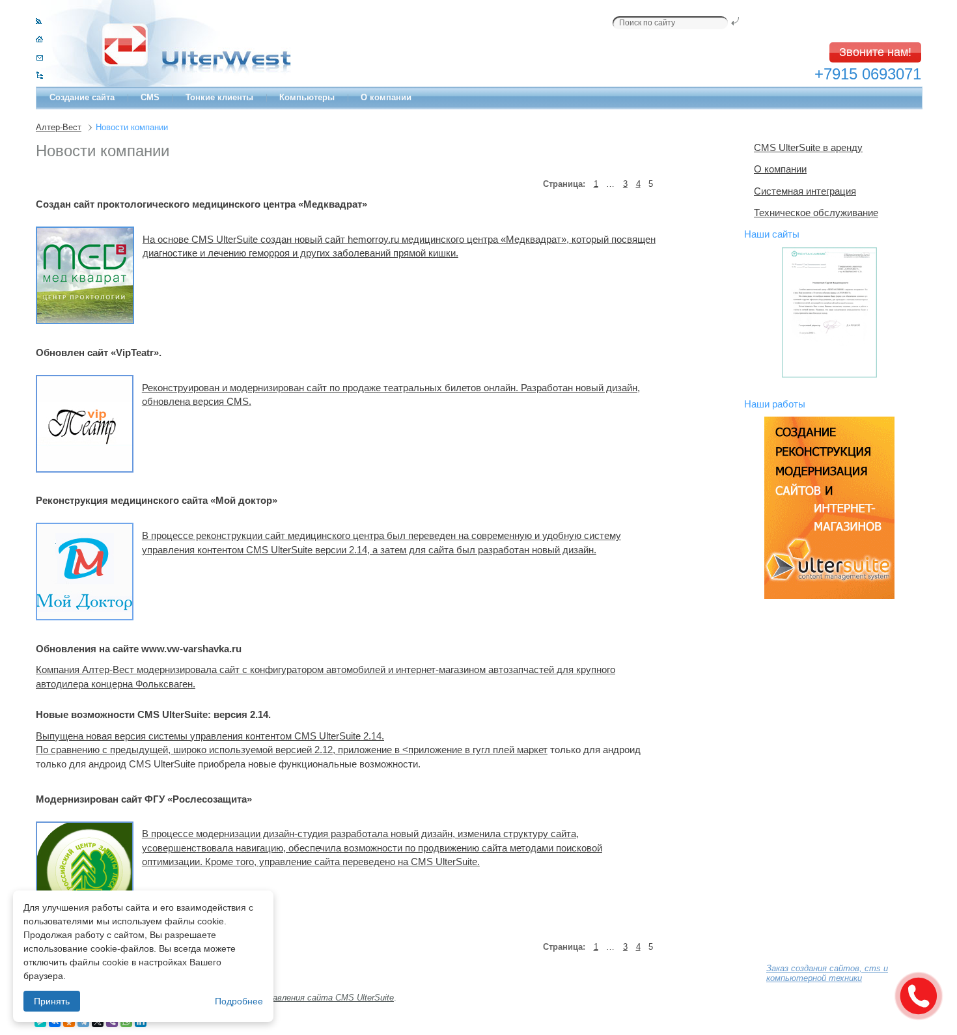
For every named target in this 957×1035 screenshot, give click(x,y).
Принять (52, 1001)
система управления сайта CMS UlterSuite (307, 997)
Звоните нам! (875, 52)
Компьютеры (307, 97)
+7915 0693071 (867, 74)
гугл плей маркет (510, 749)
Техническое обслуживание (816, 212)
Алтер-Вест (58, 127)
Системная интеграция (805, 191)
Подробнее (239, 1001)
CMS (150, 97)
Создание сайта (82, 97)
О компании (386, 97)
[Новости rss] (39, 21)
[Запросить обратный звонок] (918, 996)
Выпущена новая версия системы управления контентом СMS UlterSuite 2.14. (210, 735)
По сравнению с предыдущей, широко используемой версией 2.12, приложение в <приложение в (254, 749)
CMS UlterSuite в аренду (808, 147)
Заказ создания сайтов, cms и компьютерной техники (827, 973)
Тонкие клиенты (219, 97)
